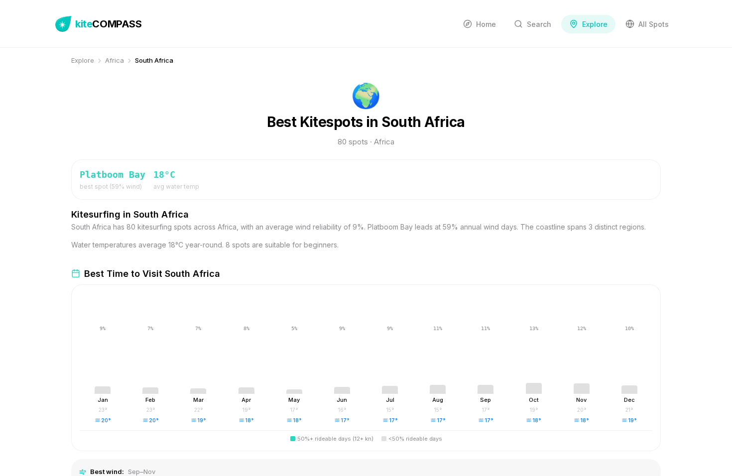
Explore (82, 60)
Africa (114, 60)
